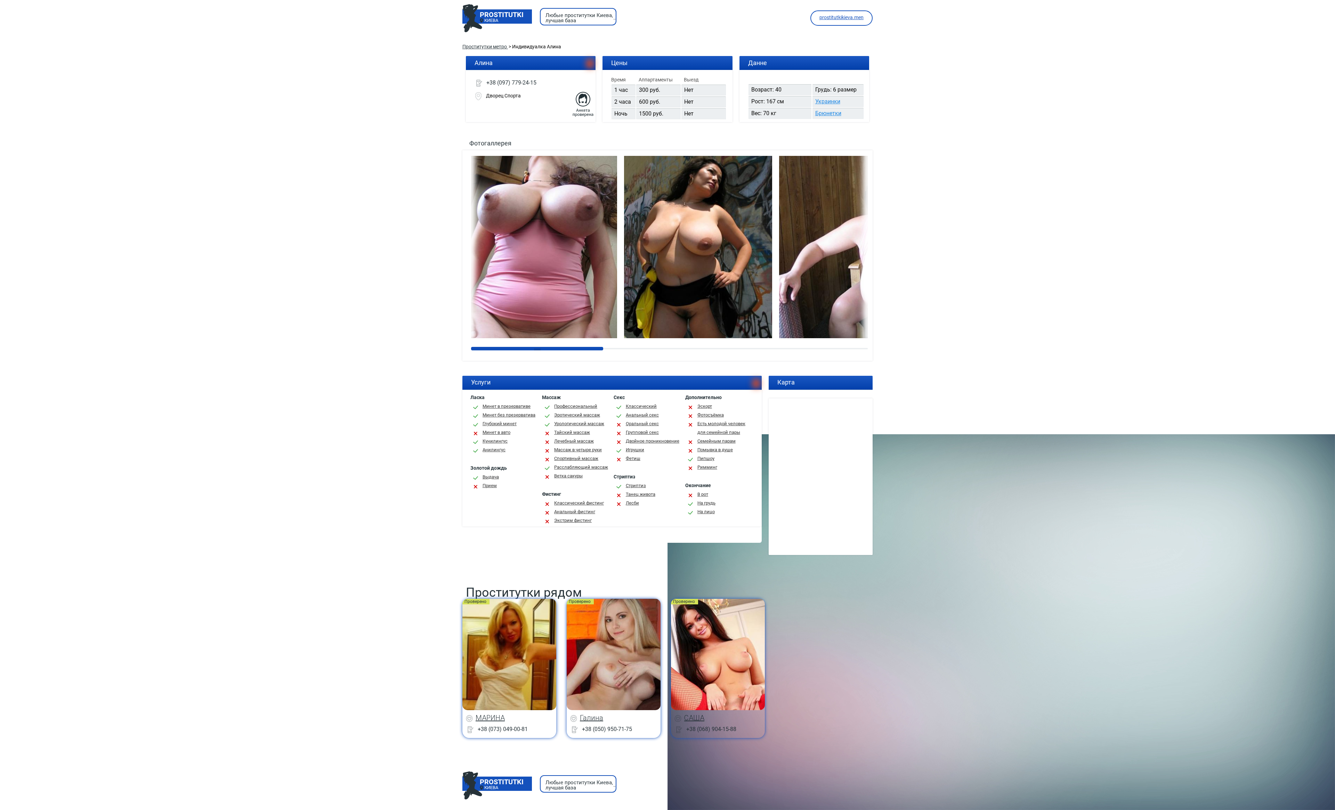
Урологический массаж (579, 423)
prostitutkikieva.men (841, 17)
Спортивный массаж (576, 458)
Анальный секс (642, 415)
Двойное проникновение (652, 441)
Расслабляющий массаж (581, 467)
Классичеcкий (641, 406)
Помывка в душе (715, 449)
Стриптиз (636, 485)
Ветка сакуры (568, 475)
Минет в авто (496, 432)
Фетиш (633, 458)
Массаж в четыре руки (578, 449)
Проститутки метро (485, 46)
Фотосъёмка (710, 415)
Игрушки (635, 449)
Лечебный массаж (574, 441)
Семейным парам (716, 441)
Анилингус (494, 449)
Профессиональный (575, 406)
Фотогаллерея (490, 143)
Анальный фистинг (574, 511)
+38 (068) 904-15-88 (711, 728)
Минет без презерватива (509, 415)
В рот (702, 494)
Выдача (491, 476)
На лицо (706, 511)
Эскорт (704, 406)
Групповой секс (642, 432)
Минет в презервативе (507, 406)
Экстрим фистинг (573, 520)
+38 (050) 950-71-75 (607, 728)
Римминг (707, 467)
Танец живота (640, 494)
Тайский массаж (572, 432)
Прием (490, 485)
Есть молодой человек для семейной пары (721, 428)
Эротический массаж (577, 415)
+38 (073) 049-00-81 (503, 728)
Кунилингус (495, 441)
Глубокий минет (500, 423)
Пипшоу (705, 458)
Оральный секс (642, 423)
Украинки (827, 101)
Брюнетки (828, 113)
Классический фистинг (579, 503)
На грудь (706, 503)
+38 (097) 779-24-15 (511, 82)
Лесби (632, 503)
